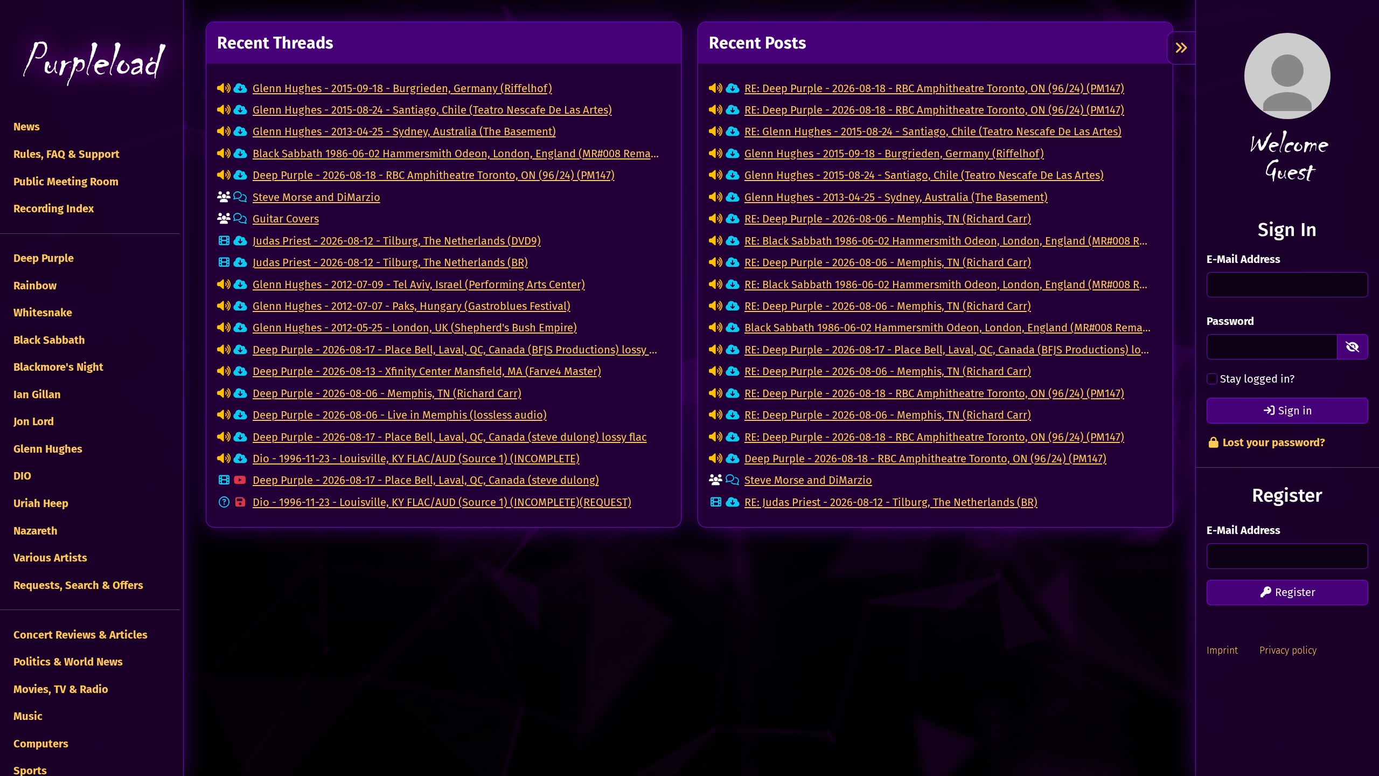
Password (1230, 321)
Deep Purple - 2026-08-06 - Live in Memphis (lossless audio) (400, 414)
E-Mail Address (1243, 259)
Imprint (1222, 650)
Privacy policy (1288, 650)
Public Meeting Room (65, 181)
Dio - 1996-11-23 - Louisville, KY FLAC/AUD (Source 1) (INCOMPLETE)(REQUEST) (442, 502)
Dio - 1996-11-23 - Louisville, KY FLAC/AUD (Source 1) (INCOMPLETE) (416, 458)
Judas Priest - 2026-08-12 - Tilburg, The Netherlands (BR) (390, 262)
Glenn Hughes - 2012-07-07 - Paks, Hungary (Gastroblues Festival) (411, 306)
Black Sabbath (48, 340)
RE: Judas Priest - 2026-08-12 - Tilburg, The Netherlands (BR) (890, 502)
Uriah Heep (39, 503)
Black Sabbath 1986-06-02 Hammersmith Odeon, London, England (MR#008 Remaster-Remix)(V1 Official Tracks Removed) (456, 153)
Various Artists (49, 557)
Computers (39, 743)
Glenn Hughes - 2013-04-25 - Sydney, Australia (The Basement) (404, 131)
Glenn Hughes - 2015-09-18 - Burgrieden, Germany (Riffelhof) (402, 88)
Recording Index (52, 208)
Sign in (1294, 410)
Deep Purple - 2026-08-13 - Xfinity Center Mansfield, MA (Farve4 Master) (427, 371)
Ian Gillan (36, 394)
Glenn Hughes (46, 448)
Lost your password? (1272, 442)
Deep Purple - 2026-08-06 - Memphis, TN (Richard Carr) (387, 393)
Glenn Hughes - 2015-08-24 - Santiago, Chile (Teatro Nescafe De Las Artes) (432, 109)
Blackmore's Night (57, 367)
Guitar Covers (286, 218)
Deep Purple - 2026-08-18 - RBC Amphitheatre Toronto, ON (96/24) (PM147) (434, 175)
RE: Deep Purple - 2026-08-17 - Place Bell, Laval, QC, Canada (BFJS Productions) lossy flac (947, 349)
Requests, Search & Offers (77, 585)
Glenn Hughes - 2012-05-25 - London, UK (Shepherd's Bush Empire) (415, 327)
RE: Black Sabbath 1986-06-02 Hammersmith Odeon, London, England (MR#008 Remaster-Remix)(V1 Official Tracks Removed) (947, 240)
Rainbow (34, 285)
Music (27, 716)
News (25, 126)
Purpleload (90, 62)
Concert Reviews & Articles (79, 634)
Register (1293, 592)
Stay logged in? (1257, 378)
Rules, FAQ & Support (65, 154)
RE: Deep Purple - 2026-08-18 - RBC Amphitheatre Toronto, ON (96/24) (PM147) (934, 88)
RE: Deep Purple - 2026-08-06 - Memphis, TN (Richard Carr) (887, 218)
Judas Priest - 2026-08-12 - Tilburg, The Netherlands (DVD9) (397, 240)
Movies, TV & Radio (59, 689)
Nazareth (34, 530)
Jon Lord (32, 421)
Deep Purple (42, 258)
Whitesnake (41, 312)
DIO (21, 475)
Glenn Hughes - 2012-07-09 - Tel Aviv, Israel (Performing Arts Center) (419, 284)
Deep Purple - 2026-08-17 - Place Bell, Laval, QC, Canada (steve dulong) (426, 480)
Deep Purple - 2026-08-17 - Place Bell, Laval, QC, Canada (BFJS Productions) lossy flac (456, 349)
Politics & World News (67, 661)
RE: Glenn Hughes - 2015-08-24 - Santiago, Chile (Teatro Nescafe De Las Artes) (933, 131)
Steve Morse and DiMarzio (316, 197)
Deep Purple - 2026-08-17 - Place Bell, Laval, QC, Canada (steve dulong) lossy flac (450, 437)
